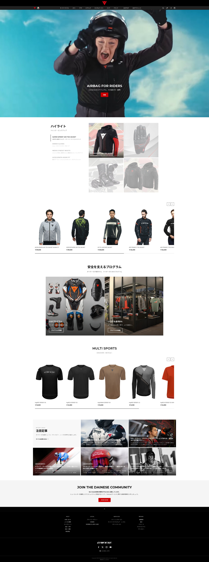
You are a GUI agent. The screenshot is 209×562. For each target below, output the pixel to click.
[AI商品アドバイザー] (167, 8)
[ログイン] (171, 8)
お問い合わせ (68, 519)
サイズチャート (68, 524)
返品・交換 (67, 526)
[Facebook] (99, 547)
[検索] (163, 8)
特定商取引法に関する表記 (92, 524)
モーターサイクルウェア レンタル (116, 522)
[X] (103, 547)
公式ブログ (126, 8)
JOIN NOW (104, 500)
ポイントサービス (117, 524)
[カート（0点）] (174, 8)
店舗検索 (141, 519)
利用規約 (92, 522)
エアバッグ (88, 8)
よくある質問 (68, 522)
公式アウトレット (137, 8)
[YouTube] (111, 547)
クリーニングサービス (116, 519)
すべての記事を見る (41, 439)
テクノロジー (141, 529)
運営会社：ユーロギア (104, 559)
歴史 (141, 522)
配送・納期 (67, 529)
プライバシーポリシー (92, 519)
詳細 (104, 95)
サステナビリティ (141, 526)
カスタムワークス (99, 8)
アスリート (141, 524)
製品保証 (68, 531)
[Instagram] (107, 547)
